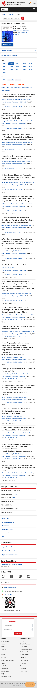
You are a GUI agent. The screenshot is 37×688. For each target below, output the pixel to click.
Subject (3, 644)
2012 (30, 70)
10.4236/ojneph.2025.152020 (13, 336)
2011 (4, 73)
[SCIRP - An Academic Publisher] (13, 3)
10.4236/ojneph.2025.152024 (13, 258)
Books (3, 646)
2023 (24, 64)
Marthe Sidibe (26, 433)
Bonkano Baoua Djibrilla (28, 315)
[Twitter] (3, 576)
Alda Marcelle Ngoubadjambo (10, 225)
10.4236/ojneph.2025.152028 (13, 168)
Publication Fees (25, 652)
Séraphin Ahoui (6, 121)
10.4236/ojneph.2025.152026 (13, 211)
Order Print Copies (7, 666)
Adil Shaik (4, 267)
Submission (7, 45)
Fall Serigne (5, 293)
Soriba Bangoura (7, 182)
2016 (4, 70)
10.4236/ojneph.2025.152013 (13, 477)
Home (5, 14)
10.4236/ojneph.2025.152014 (13, 459)
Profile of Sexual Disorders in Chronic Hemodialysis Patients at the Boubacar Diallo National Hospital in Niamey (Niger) (18, 310)
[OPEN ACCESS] (31, 3)
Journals (11, 14)
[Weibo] (28, 576)
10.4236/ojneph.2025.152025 (13, 232)
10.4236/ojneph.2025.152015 (13, 437)
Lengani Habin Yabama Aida (24, 473)
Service (4, 658)
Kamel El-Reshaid (7, 251)
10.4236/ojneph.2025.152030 (13, 128)
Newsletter (5, 525)
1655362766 (8, 594)
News (3, 654)
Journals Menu (6, 50)
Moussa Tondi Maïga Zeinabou (11, 99)
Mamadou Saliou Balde (8, 473)
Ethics (22, 641)
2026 (4, 64)
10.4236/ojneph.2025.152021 (13, 319)
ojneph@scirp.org (22, 32)
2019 (17, 67)
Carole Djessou (16, 121)
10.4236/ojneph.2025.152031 (13, 107)
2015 (11, 70)
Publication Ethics (25, 663)
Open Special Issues (9, 547)
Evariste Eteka (25, 121)
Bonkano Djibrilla (26, 99)
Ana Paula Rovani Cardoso (24, 203)
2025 (11, 64)
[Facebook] (11, 576)
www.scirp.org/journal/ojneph (21, 30)
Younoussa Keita (21, 374)
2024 (17, 64)
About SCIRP (25, 639)
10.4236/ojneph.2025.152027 (13, 189)
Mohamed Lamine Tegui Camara (22, 182)
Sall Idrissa (25, 293)
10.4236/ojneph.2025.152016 (13, 421)
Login (4, 9)
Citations (15, 34)
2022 (30, 64)
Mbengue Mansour (15, 293)
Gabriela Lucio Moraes (8, 203)
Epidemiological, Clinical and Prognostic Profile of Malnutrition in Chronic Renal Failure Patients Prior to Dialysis (18, 177)
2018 (24, 67)
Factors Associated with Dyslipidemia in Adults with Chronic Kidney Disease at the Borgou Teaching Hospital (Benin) (18, 116)
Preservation (24, 666)
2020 (11, 67)
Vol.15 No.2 (22, 102)
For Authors (23, 646)
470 (16, 494)
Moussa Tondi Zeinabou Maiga (11, 315)
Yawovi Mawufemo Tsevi (9, 161)
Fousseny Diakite (7, 433)
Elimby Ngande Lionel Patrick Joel (12, 142)
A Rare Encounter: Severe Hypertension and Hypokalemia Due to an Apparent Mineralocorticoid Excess (17, 411)
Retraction (23, 668)
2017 (30, 67)
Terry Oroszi (11, 267)
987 (14, 497)
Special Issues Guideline (10, 554)
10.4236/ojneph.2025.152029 (13, 149)
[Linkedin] (20, 576)
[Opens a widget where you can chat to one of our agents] (30, 684)
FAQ (3, 536)
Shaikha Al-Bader (18, 251)
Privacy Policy (24, 671)
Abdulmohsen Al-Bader (20, 397)
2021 (4, 67)
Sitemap (3, 649)
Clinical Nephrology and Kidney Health (11, 564)
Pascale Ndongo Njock (8, 374)
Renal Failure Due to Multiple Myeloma (15, 265)
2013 (24, 70)
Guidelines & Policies (9, 55)
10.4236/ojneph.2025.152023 (13, 275)
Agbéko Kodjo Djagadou (24, 161)
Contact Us (6, 533)
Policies (23, 658)
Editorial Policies (25, 644)
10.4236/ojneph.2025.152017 (13, 402)
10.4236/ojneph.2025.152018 (13, 378)
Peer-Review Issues (26, 649)
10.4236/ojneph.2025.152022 (13, 300)
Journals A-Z (5, 641)
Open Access (24, 660)
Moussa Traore (17, 433)
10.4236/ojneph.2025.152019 (13, 362)
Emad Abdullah (17, 416)
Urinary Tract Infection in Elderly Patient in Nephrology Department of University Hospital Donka (18, 468)
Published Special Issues (10, 551)
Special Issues (24, 654)
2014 (17, 70)
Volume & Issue (6, 676)
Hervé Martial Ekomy (26, 225)
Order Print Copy (7, 529)
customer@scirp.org (10, 587)
